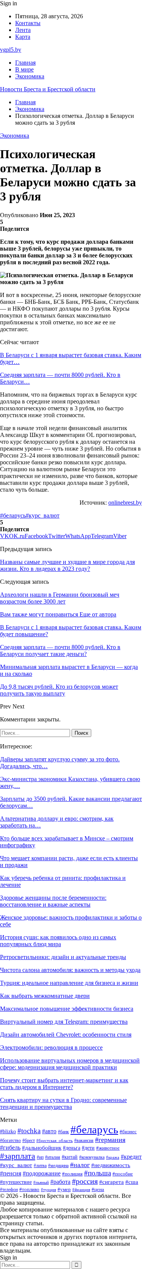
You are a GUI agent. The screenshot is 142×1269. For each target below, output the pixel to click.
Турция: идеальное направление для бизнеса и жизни (69, 983)
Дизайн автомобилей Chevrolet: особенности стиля (65, 1034)
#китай (70, 1157)
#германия (110, 1140)
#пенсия (10, 1173)
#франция (81, 1189)
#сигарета (111, 1182)
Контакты (28, 23)
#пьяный (41, 1182)
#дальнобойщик (41, 1148)
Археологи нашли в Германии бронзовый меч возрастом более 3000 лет (59, 598)
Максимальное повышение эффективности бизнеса (66, 1008)
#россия (85, 1181)
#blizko (8, 1131)
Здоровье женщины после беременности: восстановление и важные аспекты (53, 901)
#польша (97, 1173)
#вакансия (84, 1140)
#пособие (122, 1174)
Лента (23, 30)
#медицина (58, 1165)
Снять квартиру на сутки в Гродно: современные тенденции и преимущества (63, 1103)
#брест (28, 1140)
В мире (24, 69)
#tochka (29, 1131)
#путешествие (16, 1182)
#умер (64, 1189)
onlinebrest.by (125, 502)
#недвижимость (110, 1165)
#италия (52, 1157)
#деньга (71, 1148)
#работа (60, 1181)
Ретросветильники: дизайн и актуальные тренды (63, 957)
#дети (88, 1148)
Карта (22, 36)
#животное (108, 1148)
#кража (112, 1157)
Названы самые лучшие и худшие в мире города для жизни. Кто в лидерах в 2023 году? (67, 565)
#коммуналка (92, 1157)
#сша (131, 1182)
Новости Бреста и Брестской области (47, 89)
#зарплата (17, 1156)
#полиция (72, 1174)
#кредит (131, 1156)
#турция (48, 1189)
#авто (49, 1131)
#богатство (10, 1140)
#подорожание (42, 1173)
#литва (40, 1165)
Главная (25, 62)
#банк (63, 1131)
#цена (98, 1189)
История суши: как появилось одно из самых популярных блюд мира (58, 940)
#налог (80, 1165)
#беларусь (13, 515)
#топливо (29, 1189)
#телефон (9, 1189)
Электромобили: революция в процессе (51, 1047)
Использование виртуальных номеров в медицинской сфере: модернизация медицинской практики (70, 1063)
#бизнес (128, 1131)
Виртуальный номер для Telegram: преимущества (64, 1021)
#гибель (10, 1147)
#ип (40, 1157)
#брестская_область (54, 1140)
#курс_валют (42, 515)
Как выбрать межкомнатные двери (45, 996)
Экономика (29, 76)
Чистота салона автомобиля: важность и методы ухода (70, 970)
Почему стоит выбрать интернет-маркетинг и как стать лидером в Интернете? (64, 1083)
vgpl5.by (10, 49)
